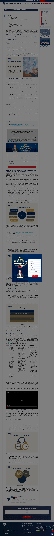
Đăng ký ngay (34, 275)
